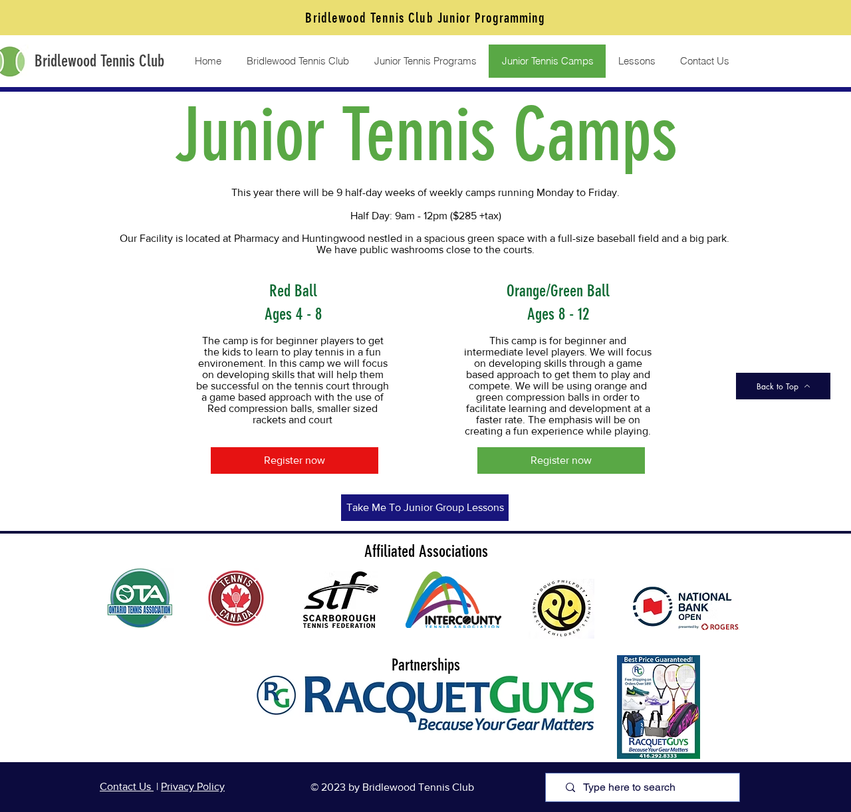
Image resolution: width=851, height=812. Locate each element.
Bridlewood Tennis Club (99, 60)
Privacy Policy (193, 786)
